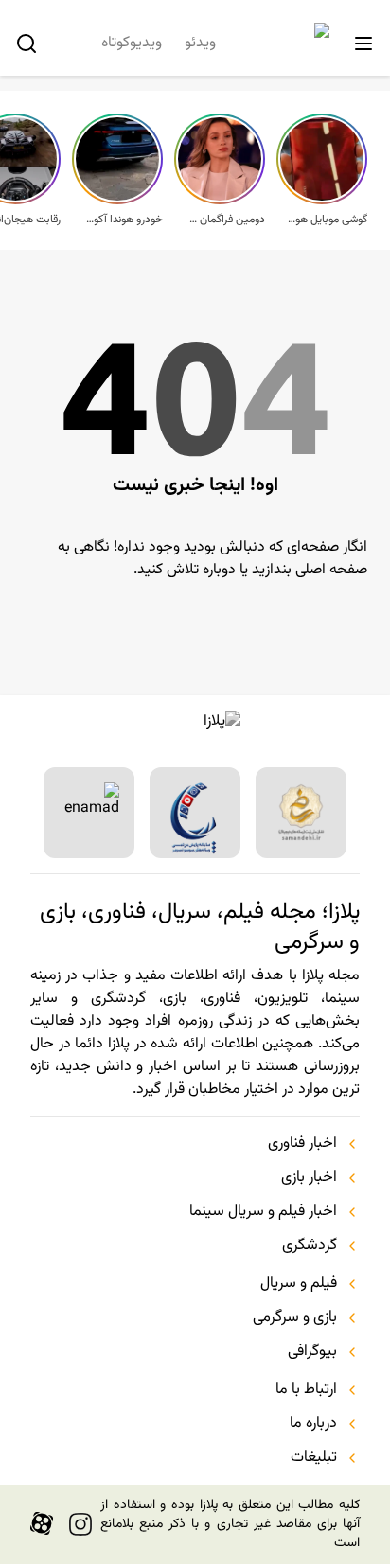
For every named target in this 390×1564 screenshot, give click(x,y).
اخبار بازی (309, 1178)
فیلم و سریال (298, 1284)
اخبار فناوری (302, 1144)
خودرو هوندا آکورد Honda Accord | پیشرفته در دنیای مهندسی (123, 219)
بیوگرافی (312, 1352)
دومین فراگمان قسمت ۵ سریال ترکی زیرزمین (225, 219)
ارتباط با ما (306, 1390)
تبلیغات (314, 1458)
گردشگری (309, 1246)
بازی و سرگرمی (295, 1318)
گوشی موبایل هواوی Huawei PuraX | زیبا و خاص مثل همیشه (327, 219)
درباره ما (313, 1424)
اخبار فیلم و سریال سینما (263, 1212)
